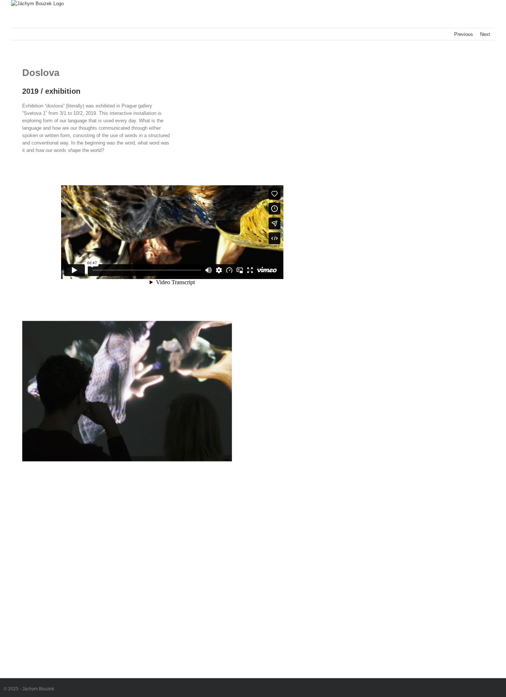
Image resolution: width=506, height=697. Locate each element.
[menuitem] (253, 328)
